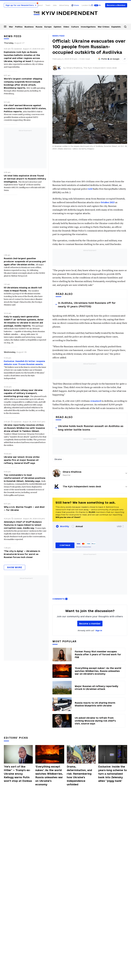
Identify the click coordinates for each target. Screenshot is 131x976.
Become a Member (116, 5)
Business (29, 27)
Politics (19, 27)
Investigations (88, 27)
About (40, 5)
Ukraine (58, 459)
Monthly (64, 526)
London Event (88, 5)
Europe (48, 27)
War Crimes (103, 27)
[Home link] (65, 13)
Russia (39, 27)
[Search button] (125, 27)
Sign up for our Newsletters (21, 5)
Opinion (57, 27)
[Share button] (124, 58)
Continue (65, 545)
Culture (75, 27)
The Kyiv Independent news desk (100, 68)
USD (119, 526)
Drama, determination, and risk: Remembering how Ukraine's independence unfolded (79, 775)
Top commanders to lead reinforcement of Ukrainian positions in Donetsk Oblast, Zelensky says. (24, 478)
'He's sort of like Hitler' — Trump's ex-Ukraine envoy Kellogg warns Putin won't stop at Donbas (18, 773)
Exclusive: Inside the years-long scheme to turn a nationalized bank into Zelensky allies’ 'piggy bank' (112, 773)
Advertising (64, 5)
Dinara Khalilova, (74, 68)
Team (47, 5)
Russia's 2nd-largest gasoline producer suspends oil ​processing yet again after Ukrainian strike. (25, 261)
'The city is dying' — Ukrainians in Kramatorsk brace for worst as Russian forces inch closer (22, 554)
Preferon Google (110, 59)
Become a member (90, 623)
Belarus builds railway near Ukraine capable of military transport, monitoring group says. (23, 393)
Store (76, 5)
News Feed (58, 36)
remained (95, 401)
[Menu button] (5, 26)
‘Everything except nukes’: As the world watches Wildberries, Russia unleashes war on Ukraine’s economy (49, 775)
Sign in (98, 630)
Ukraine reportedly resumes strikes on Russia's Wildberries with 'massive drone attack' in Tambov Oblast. (24, 428)
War (11, 27)
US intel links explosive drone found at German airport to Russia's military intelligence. (25, 178)
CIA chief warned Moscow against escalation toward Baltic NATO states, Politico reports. (25, 108)
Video (66, 27)
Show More (14, 567)
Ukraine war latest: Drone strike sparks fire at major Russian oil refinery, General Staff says (22, 460)
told (90, 189)
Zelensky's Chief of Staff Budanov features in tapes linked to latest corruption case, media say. (23, 525)
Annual (79, 526)
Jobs (55, 5)
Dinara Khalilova (72, 472)
